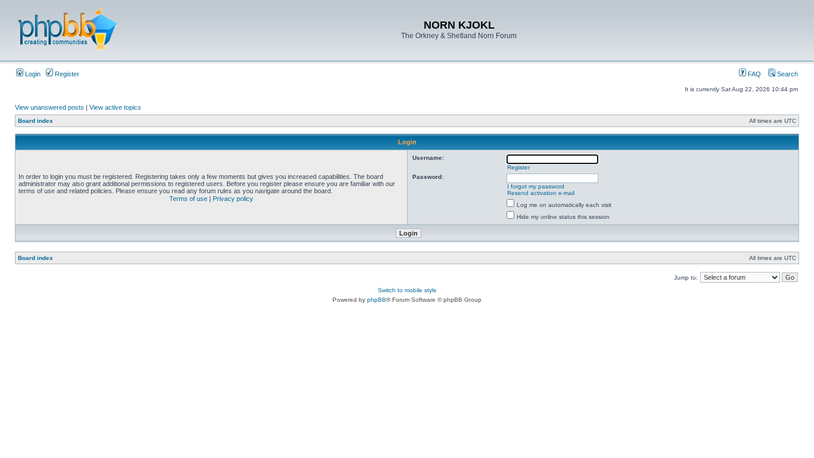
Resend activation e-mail (540, 193)
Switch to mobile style (407, 290)
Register (66, 74)
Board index (35, 120)
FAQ (753, 74)
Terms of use (188, 198)
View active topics (115, 107)
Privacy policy (233, 198)
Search (786, 74)
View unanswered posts (49, 107)
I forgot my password (535, 186)
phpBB (376, 299)
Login (32, 74)
